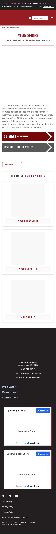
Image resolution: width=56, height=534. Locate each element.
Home (3, 27)
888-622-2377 (28, 369)
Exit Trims (10, 27)
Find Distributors (12, 165)
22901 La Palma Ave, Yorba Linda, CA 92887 (28, 363)
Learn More (48, 6)
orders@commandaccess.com (28, 373)
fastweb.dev (16, 524)
